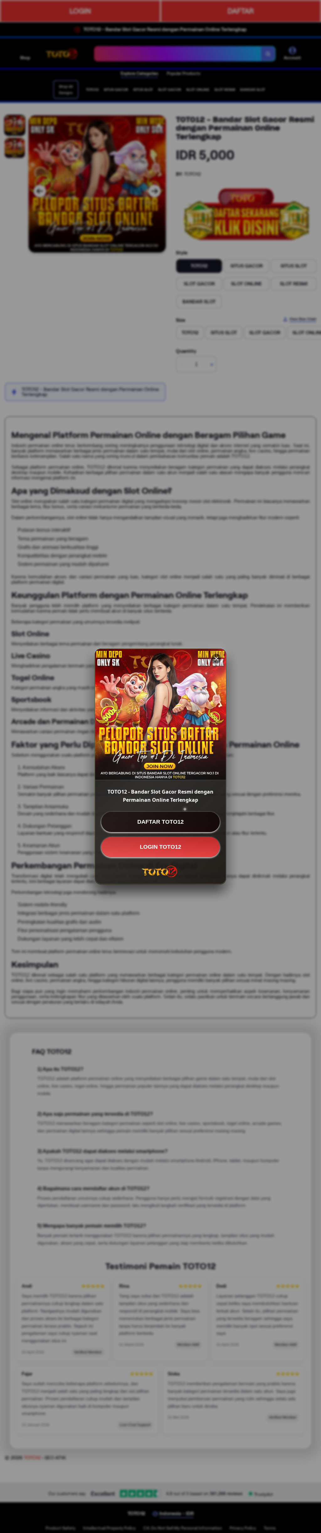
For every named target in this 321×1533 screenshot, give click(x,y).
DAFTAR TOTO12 (160, 822)
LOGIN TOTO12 (160, 847)
